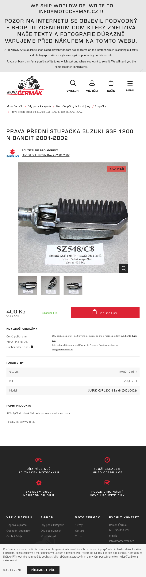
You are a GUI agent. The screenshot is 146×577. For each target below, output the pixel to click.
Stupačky (100, 106)
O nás (78, 536)
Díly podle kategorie (39, 106)
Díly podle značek (51, 530)
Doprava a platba (16, 525)
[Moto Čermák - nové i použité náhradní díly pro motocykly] (25, 85)
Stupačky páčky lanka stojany (73, 106)
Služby (79, 525)
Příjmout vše (43, 570)
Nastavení (12, 570)
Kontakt (79, 530)
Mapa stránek (49, 536)
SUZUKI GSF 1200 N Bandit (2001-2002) (46, 155)
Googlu (98, 553)
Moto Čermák (14, 106)
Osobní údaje (14, 536)
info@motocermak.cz (62, 349)
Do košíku (109, 313)
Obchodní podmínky (18, 530)
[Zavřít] (141, 71)
